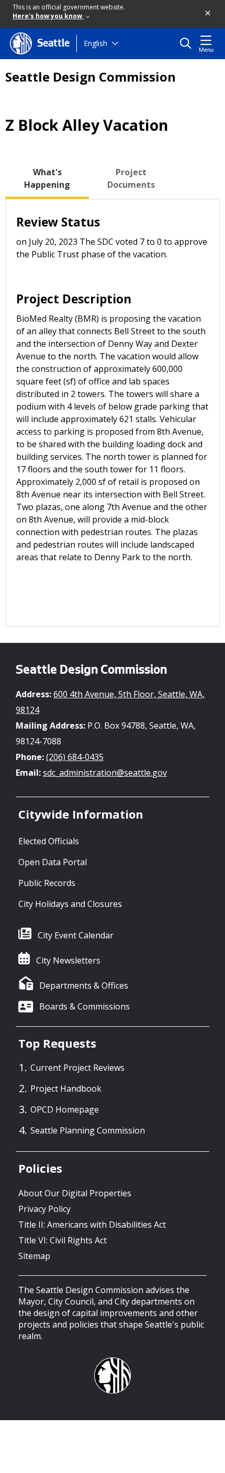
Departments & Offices (83, 985)
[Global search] (188, 43)
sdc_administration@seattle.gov (105, 772)
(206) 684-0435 (75, 757)
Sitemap (34, 1256)
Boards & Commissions (84, 1006)
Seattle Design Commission (90, 77)
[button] (208, 13)
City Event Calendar (76, 935)
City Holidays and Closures (70, 904)
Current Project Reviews (77, 1067)
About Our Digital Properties (74, 1193)
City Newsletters (68, 960)
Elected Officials (48, 841)
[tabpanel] (112, 413)
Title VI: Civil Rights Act (62, 1240)
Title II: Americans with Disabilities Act (92, 1224)
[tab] (47, 178)
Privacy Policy (44, 1209)
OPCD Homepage (64, 1109)
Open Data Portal (52, 862)
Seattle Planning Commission (87, 1130)
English (95, 43)
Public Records (46, 883)
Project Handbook (66, 1088)
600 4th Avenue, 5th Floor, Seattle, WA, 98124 (110, 702)
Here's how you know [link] (48, 16)
